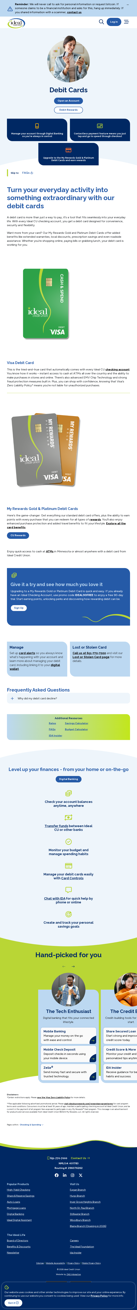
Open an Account (68, 100)
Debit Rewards (68, 109)
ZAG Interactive (74, 1274)
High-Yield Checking (18, 1189)
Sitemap (40, 1263)
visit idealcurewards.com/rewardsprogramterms (88, 1104)
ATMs (50, 551)
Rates (52, 723)
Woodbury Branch (80, 1220)
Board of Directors (17, 1240)
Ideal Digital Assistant (19, 1220)
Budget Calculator (76, 729)
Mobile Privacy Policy (91, 1263)
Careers (74, 1240)
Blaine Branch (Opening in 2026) (88, 1226)
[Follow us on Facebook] (57, 1175)
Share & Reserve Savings (20, 1195)
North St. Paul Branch (82, 1208)
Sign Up (19, 607)
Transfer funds (56, 826)
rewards (95, 519)
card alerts (27, 653)
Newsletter (13, 1252)
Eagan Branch (78, 1189)
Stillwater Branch (79, 1214)
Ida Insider (76, 1252)
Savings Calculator (76, 723)
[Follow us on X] (81, 1175)
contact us (74, 12)
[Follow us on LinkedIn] (64, 1175)
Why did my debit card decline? (37, 698)
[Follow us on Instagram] (72, 1175)
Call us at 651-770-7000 (89, 653)
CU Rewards (18, 535)
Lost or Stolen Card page (91, 657)
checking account (117, 369)
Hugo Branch (77, 1195)
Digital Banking (68, 779)
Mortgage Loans (16, 1208)
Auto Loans (13, 1201)
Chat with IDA (54, 898)
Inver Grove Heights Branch (85, 1201)
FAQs (52, 729)
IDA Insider (55, 735)
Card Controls (72, 878)
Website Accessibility (55, 1263)
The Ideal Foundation (82, 1246)
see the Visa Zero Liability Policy (53, 1097)
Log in (114, 21)
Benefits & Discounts (19, 1246)
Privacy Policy (99, 1295)
